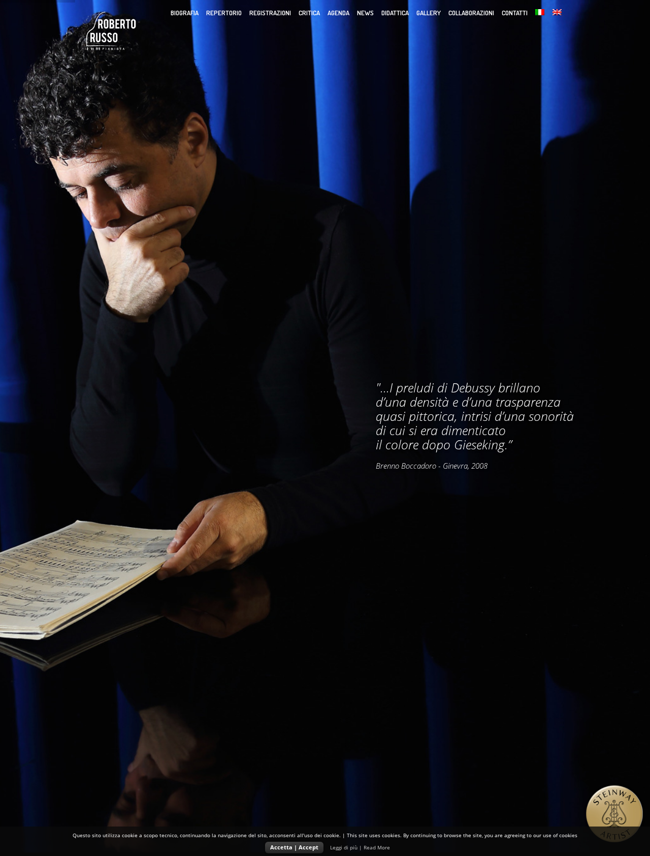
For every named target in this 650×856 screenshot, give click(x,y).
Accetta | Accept (294, 847)
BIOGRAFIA (185, 13)
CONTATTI (515, 13)
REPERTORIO (224, 13)
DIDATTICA (395, 13)
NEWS (365, 13)
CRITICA (309, 13)
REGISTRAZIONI (270, 13)
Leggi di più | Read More (360, 847)
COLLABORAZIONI (471, 13)
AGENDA (338, 13)
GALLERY (428, 13)
